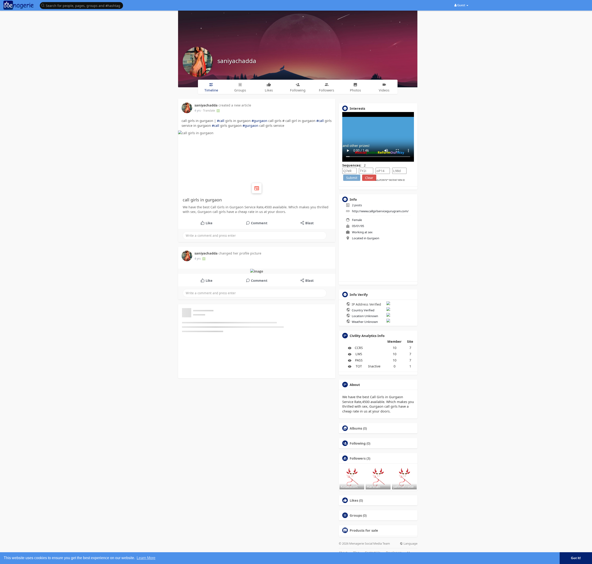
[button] (82, 5)
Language (410, 543)
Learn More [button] (146, 558)
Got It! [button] (576, 558)
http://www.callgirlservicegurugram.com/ (380, 211)
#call (220, 120)
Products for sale (364, 530)
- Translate (208, 110)
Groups (356, 515)
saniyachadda (236, 61)
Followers (358, 458)
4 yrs (197, 110)
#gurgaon (259, 120)
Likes (354, 500)
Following (358, 443)
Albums (356, 428)
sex (370, 232)
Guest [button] (461, 5)
